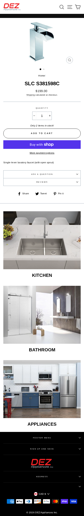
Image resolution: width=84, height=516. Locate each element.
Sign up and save (42, 449)
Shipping (30, 95)
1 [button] (41, 69)
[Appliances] (42, 389)
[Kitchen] (42, 240)
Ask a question (42, 174)
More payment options (42, 153)
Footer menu (42, 438)
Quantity (42, 108)
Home (41, 75)
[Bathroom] (42, 315)
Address (42, 477)
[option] (42, 41)
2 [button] (44, 70)
